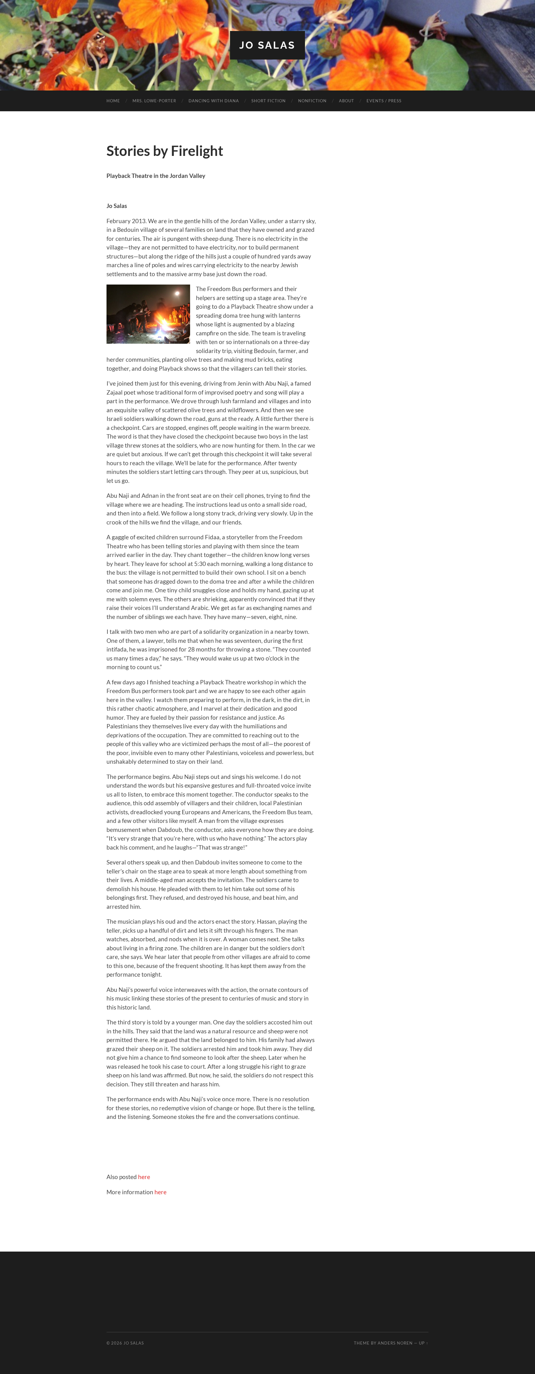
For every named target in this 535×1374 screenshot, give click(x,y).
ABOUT (346, 100)
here (144, 1176)
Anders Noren (395, 1343)
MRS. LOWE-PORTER (154, 100)
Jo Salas (267, 45)
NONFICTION (312, 100)
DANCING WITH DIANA (214, 100)
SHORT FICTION (268, 100)
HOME (113, 100)
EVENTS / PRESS (384, 100)
